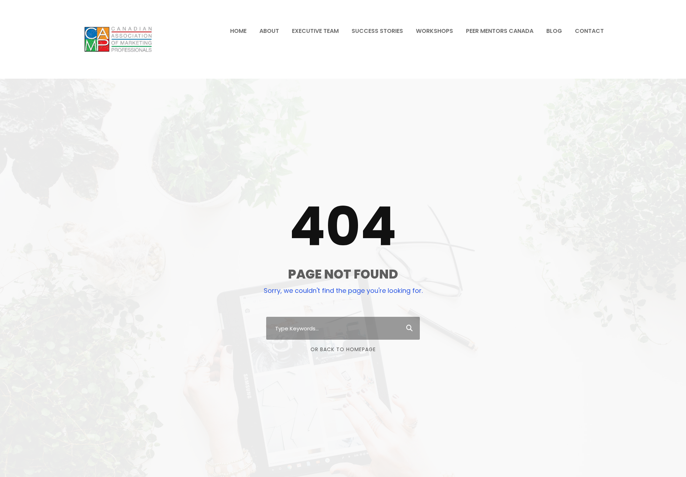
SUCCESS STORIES (377, 31)
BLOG (554, 31)
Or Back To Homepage (343, 349)
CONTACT (589, 31)
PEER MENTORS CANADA (499, 31)
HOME (238, 31)
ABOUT (269, 31)
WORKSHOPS (434, 31)
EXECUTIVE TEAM (315, 31)
